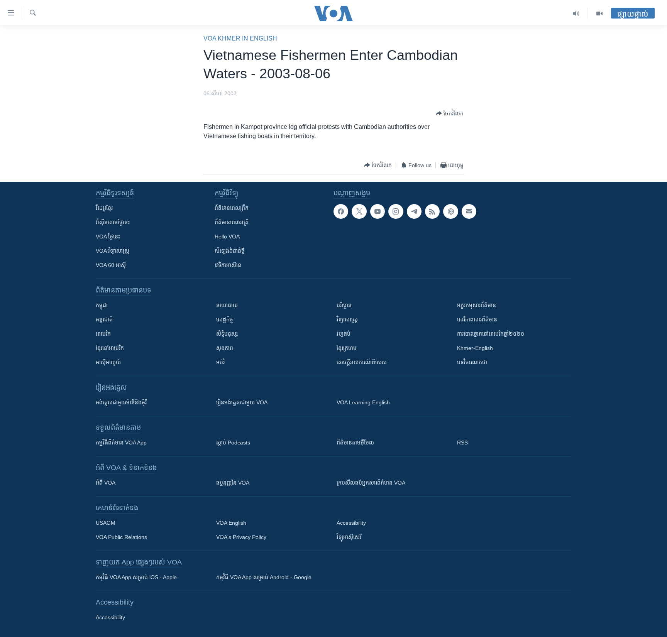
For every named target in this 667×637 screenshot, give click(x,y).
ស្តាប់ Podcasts (233, 442)
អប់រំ (220, 362)
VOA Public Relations (121, 537)
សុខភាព (224, 348)
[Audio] (576, 13)
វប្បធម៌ (343, 334)
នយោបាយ (227, 305)
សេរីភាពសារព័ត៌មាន (477, 319)
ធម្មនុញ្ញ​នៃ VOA (232, 483)
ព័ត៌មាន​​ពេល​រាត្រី (232, 222)
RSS (462, 442)
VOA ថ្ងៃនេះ (108, 236)
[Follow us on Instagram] (395, 211)
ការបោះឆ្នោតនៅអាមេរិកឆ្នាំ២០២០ (490, 334)
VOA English (231, 523)
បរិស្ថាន (344, 305)
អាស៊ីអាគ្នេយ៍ (108, 362)
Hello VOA (227, 236)
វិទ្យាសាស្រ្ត (347, 319)
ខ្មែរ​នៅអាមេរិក (110, 348)
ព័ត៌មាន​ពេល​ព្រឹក (232, 208)
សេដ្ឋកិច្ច (224, 319)
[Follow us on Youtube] (377, 211)
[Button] (450, 113)
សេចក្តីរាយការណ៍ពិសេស (362, 362)
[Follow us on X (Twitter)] (359, 211)
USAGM (105, 523)
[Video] (599, 13)
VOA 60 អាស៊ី (111, 265)
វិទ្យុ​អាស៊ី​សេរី (349, 537)
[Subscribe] (469, 211)
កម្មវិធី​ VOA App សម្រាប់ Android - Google (263, 577)
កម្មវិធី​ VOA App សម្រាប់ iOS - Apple (136, 577)
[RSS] (432, 211)
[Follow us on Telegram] (414, 211)
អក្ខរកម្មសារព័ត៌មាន (476, 305)
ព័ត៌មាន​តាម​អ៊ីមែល (355, 442)
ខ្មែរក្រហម (347, 348)
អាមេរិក (103, 334)
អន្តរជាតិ (104, 319)
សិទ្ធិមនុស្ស (227, 334)
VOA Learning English (363, 402)
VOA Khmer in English (240, 38)
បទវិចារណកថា (472, 362)
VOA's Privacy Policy (241, 537)
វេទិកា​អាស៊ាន (228, 265)
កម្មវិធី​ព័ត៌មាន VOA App (121, 442)
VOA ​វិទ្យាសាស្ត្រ (112, 251)
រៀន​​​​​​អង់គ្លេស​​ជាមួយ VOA (241, 402)
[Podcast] (450, 211)
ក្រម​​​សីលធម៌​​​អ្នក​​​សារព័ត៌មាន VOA (371, 483)
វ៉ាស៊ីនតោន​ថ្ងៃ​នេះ (113, 222)
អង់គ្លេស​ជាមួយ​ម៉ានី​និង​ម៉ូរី (121, 402)
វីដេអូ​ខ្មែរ (104, 208)
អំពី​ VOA (105, 483)
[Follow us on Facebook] (341, 211)
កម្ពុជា (102, 305)
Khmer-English (475, 348)
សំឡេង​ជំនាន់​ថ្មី (230, 251)
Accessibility (351, 523)
